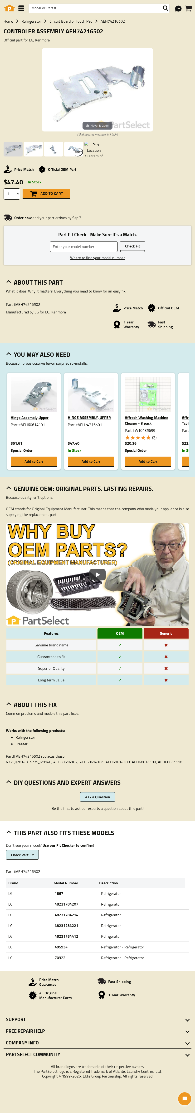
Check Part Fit (22, 854)
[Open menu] (21, 8)
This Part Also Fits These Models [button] (64, 832)
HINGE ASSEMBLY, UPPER (89, 417)
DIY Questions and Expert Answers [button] (67, 782)
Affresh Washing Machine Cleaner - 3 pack (146, 420)
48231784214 (66, 914)
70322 (60, 957)
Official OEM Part (62, 169)
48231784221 (66, 925)
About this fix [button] (35, 704)
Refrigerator (31, 21)
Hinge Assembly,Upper (30, 417)
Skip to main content (98, 38)
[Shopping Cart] (188, 8)
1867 (59, 893)
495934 (61, 947)
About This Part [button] (38, 282)
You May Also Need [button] (42, 354)
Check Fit (132, 246)
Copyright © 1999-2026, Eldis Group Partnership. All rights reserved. (97, 1076)
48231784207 (66, 904)
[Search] (165, 8)
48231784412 (66, 936)
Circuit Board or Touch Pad (70, 21)
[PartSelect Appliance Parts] (9, 8)
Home (8, 21)
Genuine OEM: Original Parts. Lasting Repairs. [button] (83, 488)
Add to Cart (51, 193)
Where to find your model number (97, 257)
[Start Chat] (184, 1098)
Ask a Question (97, 797)
